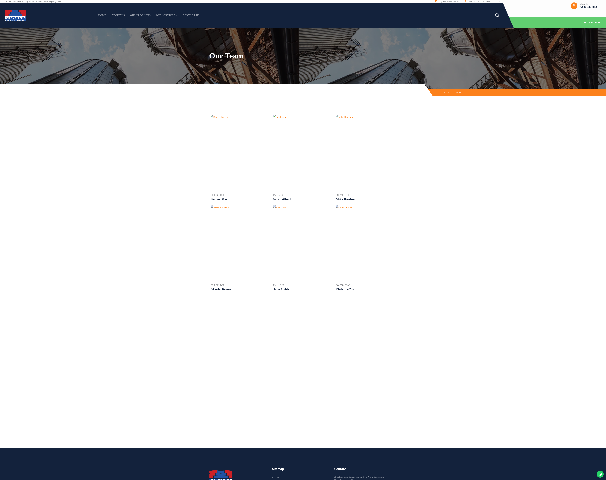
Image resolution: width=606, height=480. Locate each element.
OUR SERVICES (165, 15)
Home (443, 92)
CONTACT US (191, 15)
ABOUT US (118, 15)
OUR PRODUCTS (140, 15)
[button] (554, 22)
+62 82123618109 (588, 7)
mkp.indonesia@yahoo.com (449, 1)
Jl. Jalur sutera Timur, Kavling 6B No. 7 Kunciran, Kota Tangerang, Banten (34, 1)
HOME (102, 15)
